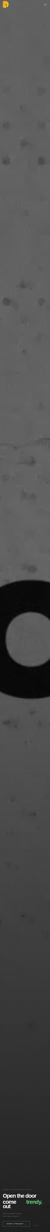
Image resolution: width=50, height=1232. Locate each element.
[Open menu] (45, 5)
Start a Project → (16, 1224)
